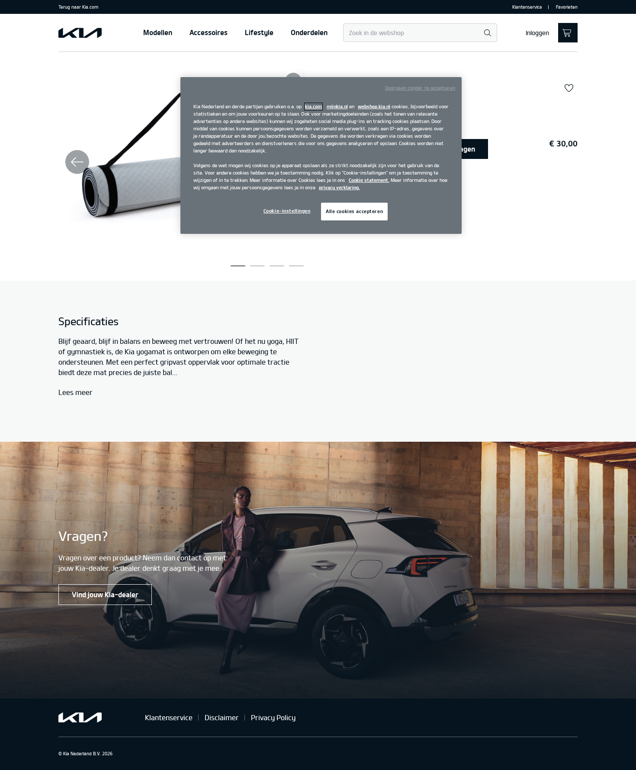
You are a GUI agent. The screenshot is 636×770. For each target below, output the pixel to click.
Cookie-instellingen (287, 211)
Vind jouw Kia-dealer (105, 594)
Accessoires (209, 32)
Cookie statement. (369, 180)
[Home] (80, 33)
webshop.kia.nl (374, 107)
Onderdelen (309, 32)
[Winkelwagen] (568, 32)
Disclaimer (222, 717)
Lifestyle (259, 32)
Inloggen (537, 32)
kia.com (313, 107)
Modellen (157, 32)
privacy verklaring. (339, 187)
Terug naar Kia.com (78, 7)
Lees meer (75, 392)
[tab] (238, 265)
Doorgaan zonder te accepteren (420, 88)
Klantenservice (527, 7)
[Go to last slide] (77, 162)
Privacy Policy (273, 717)
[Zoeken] (487, 33)
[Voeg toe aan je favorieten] (569, 88)
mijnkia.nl (337, 107)
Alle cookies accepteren (354, 211)
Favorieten (567, 7)
